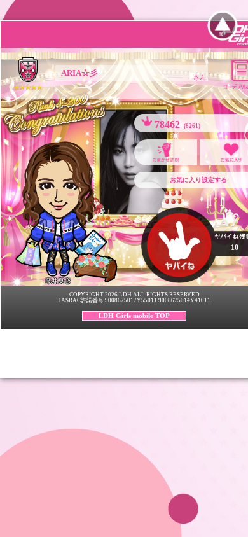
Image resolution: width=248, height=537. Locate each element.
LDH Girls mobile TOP (134, 315)
